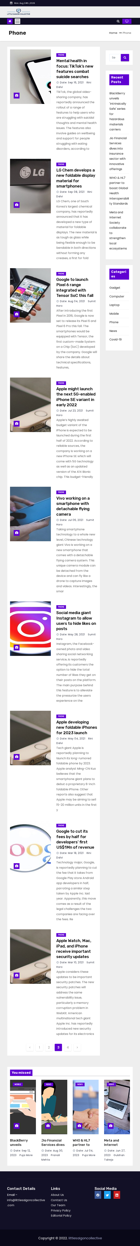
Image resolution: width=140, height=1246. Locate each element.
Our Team (58, 1205)
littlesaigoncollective (85, 1238)
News (113, 331)
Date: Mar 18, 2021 (71, 853)
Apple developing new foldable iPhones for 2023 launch (76, 727)
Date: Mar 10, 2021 (71, 962)
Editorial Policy (61, 1215)
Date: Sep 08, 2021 (72, 192)
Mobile (114, 314)
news (48, 1084)
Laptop (114, 305)
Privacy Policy (61, 1210)
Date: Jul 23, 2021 (71, 410)
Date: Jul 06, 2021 (71, 520)
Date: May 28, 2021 (72, 634)
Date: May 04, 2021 (72, 738)
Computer (116, 296)
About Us (57, 1195)
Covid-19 (115, 339)
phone (61, 55)
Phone (113, 322)
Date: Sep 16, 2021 (71, 82)
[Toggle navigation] (17, 21)
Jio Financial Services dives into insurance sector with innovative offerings (118, 153)
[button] (118, 21)
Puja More (26, 1155)
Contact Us (59, 1200)
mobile (18, 1084)
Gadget (114, 288)
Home (113, 33)
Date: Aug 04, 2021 (72, 301)
